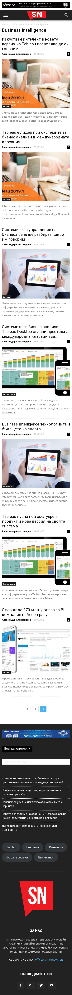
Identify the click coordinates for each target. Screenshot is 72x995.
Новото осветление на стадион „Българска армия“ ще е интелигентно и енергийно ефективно (34, 815)
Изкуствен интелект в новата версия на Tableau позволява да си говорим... (35, 44)
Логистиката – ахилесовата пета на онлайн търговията (30, 827)
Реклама (32, 847)
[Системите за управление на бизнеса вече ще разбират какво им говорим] (36, 274)
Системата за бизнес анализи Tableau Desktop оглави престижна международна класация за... (35, 332)
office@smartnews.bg (49, 959)
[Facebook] (20, 985)
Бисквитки (46, 857)
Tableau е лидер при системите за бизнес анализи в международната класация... (35, 137)
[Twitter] (41, 985)
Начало (6, 24)
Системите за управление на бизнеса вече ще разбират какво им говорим (33, 234)
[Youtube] (51, 985)
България (7, 486)
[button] (66, 15)
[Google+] (31, 985)
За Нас (11, 847)
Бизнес (6, 106)
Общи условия (17, 857)
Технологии (9, 394)
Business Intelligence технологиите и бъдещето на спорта (36, 426)
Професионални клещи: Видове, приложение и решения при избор (31, 792)
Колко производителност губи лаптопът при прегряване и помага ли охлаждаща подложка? (32, 780)
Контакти (56, 847)
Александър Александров (16, 53)
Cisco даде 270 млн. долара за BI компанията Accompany (33, 612)
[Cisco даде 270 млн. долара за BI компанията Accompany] (36, 649)
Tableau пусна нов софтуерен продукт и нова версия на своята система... (33, 521)
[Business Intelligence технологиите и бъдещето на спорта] (36, 463)
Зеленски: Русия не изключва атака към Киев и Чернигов (32, 804)
